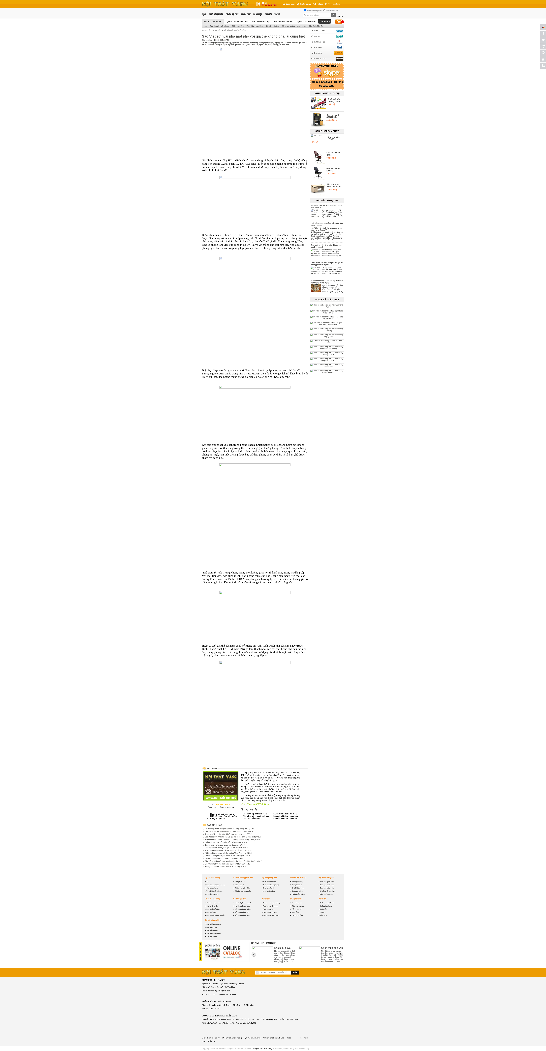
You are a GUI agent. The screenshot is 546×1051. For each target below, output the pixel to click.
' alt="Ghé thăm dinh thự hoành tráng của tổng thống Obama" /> (326, 229)
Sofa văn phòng (326, 906)
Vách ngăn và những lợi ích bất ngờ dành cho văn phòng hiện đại (331, 948)
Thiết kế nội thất (216, 14)
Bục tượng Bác (297, 891)
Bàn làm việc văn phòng (219, 26)
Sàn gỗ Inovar (211, 927)
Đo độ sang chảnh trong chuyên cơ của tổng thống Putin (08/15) (230, 829)
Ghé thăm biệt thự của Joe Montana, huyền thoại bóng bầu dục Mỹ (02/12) (233, 861)
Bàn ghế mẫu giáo (327, 888)
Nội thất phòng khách (243, 903)
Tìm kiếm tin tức (332, 11)
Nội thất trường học (306, 22)
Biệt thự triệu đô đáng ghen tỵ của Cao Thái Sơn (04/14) (226, 848)
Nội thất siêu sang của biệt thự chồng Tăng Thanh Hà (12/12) (228, 853)
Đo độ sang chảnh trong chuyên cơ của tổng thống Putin (327, 207)
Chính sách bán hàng (273, 1038)
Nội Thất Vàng (316, 53)
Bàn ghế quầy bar (213, 909)
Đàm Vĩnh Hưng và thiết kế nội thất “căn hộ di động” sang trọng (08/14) (232, 840)
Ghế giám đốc (240, 885)
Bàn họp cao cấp (269, 882)
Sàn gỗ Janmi (211, 936)
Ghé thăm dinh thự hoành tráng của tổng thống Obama (327, 224)
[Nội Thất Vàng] (338, 53)
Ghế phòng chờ (212, 906)
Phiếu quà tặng (333, 4)
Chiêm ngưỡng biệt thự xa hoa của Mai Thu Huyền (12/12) (227, 856)
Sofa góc (323, 909)
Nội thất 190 (315, 36)
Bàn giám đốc (240, 882)
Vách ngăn (266, 899)
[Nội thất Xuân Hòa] (338, 42)
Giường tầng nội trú (327, 891)
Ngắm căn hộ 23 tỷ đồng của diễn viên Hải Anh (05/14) (226, 842)
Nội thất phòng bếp (242, 915)
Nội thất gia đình (239, 899)
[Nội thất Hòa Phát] (338, 31)
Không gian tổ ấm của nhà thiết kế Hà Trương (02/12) (225, 867)
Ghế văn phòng (238, 26)
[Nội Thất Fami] (338, 47)
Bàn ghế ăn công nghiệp (215, 915)
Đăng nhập (290, 4)
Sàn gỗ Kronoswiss (213, 924)
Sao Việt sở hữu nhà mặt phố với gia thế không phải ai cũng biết (327, 264)
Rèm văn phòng (298, 906)
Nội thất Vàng (266, 1048)
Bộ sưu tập (257, 14)
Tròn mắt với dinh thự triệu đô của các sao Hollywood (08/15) (228, 834)
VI (338, 16)
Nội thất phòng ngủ (242, 906)
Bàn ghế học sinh (326, 894)
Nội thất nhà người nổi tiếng (235, 30)
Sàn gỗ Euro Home (213, 933)
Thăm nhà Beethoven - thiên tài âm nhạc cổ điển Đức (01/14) (228, 850)
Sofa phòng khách (327, 903)
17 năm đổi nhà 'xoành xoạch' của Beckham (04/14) (225, 845)
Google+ (255, 1048)
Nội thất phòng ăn (242, 912)
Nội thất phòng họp (261, 22)
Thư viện (268, 14)
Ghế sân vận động (213, 903)
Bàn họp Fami (268, 888)
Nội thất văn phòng (213, 22)
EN (342, 16)
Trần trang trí (296, 909)
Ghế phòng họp (269, 891)
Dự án (204, 14)
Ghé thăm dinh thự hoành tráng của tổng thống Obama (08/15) (229, 831)
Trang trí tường (297, 915)
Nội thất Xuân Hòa (318, 42)
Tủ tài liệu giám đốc (242, 888)
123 (205, 26)
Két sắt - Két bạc (272, 26)
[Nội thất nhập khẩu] (338, 59)
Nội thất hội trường (283, 22)
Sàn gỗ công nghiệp (213, 920)
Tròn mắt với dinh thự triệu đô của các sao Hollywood (326, 246)
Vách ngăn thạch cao (271, 915)
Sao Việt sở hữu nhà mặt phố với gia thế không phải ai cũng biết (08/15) (233, 837)
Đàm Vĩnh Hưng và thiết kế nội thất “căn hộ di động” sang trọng (327, 282)
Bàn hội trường (297, 882)
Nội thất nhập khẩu (318, 59)
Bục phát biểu (297, 885)
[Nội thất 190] (338, 36)
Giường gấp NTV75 (334, 138)
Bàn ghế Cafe (211, 912)
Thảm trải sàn (297, 903)
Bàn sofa (323, 915)
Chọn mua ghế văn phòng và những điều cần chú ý (285, 948)
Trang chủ (206, 30)
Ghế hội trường (298, 888)
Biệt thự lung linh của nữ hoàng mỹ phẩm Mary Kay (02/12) (228, 864)
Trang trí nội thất (296, 899)
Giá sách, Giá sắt (316, 26)
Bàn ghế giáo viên (327, 882)
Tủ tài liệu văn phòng (255, 26)
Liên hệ (211, 1041)
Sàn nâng (295, 912)
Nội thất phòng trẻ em (243, 909)
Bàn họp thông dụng (271, 885)
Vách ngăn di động (270, 906)
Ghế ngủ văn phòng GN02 (334, 100)
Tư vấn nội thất (232, 14)
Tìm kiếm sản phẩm (314, 11)
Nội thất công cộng (212, 899)
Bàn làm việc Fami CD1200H (333, 185)
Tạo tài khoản (305, 4)
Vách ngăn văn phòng (271, 903)
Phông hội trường (298, 894)
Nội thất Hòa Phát (317, 31)
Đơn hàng (319, 4)
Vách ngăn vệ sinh (270, 912)
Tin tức (277, 14)
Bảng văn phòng (288, 26)
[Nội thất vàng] (225, 7)
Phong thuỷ (246, 14)
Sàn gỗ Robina (212, 930)
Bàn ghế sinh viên (327, 885)
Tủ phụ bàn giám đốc (243, 891)
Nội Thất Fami (316, 47)
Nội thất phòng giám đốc (237, 22)
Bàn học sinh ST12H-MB (332, 116)
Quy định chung (252, 1038)
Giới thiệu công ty (211, 1038)
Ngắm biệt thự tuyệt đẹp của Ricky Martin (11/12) (224, 859)
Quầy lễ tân (301, 26)
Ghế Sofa (322, 899)
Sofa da (323, 912)
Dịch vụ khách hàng (232, 1038)
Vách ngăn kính (269, 909)
